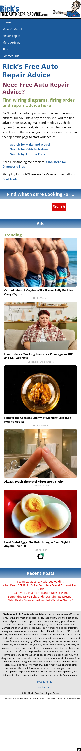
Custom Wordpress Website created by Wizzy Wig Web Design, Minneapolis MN (42, 698)
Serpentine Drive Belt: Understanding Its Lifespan (40, 596)
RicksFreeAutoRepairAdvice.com (33, 614)
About (6, 49)
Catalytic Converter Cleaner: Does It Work (41, 593)
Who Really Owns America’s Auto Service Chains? (40, 600)
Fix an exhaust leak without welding (40, 581)
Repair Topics (11, 36)
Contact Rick (10, 56)
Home (6, 22)
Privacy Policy (44, 681)
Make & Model (12, 29)
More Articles (11, 42)
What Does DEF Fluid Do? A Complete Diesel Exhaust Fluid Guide (40, 587)
